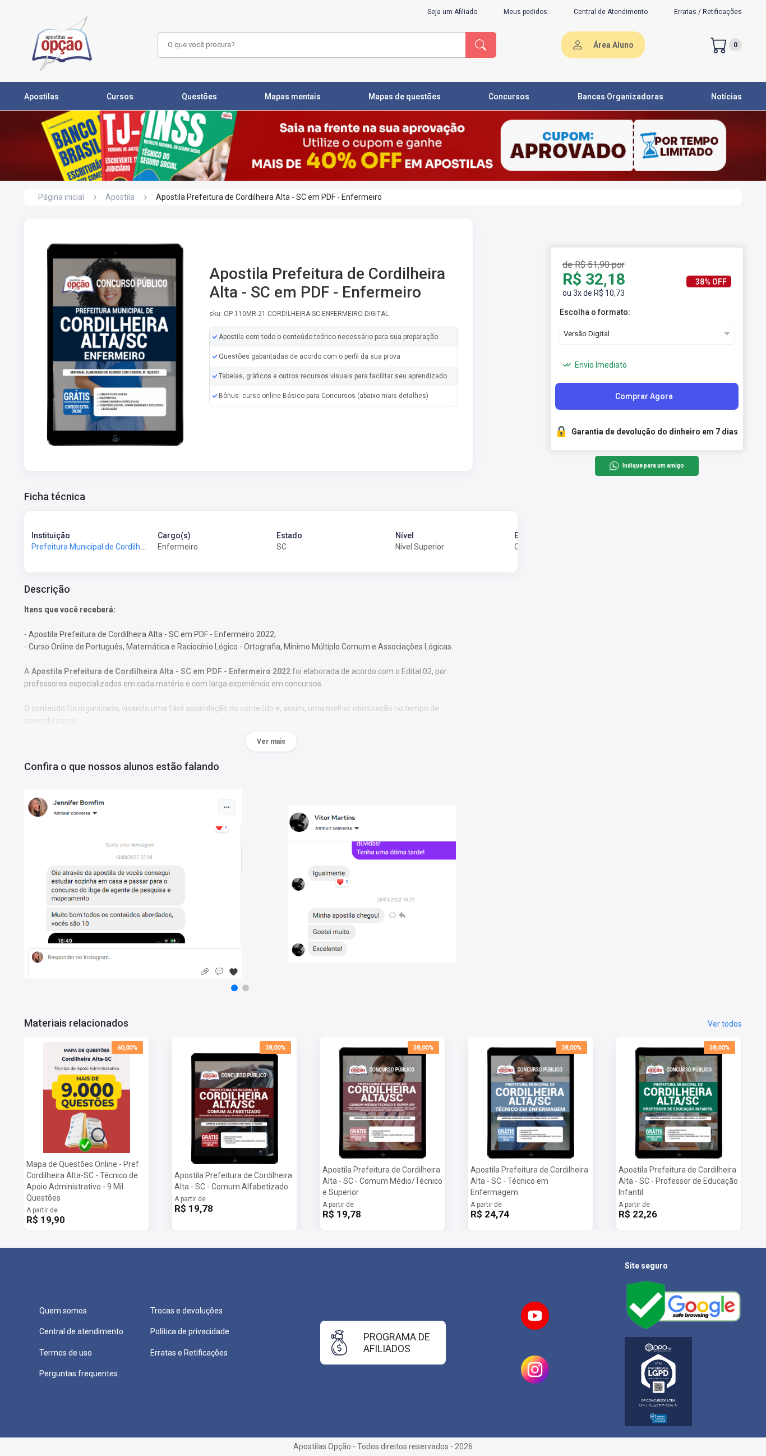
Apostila (120, 197)
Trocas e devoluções (186, 1310)
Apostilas (41, 96)
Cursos (120, 96)
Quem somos (63, 1310)
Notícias (726, 96)
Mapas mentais (293, 96)
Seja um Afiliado (452, 12)
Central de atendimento (81, 1331)
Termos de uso (65, 1352)
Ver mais (271, 741)
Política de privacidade (189, 1331)
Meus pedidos (525, 12)
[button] (234, 988)
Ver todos (725, 1023)
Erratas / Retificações (708, 12)
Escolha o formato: (595, 312)
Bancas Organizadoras (620, 96)
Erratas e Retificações (189, 1352)
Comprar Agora (644, 396)
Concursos (508, 96)
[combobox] (310, 45)
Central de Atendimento (611, 12)
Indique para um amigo (653, 466)
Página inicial (61, 197)
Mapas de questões (404, 96)
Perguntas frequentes (78, 1373)
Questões (199, 96)
